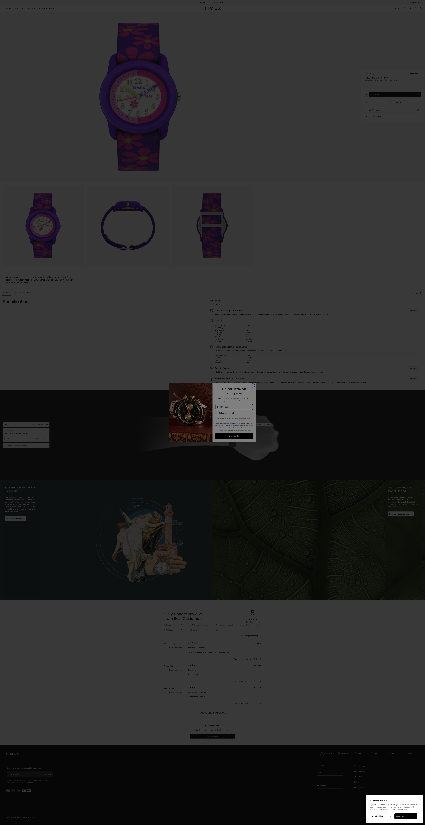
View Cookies (377, 816)
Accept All (400, 816)
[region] (394, 809)
